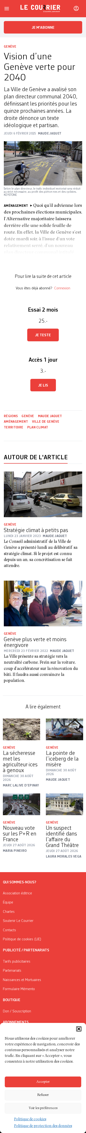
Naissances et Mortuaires (22, 980)
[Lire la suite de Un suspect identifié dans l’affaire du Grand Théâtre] (64, 804)
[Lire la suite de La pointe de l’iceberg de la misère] (64, 729)
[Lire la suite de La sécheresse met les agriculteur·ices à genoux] (21, 729)
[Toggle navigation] (7, 8)
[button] (78, 1028)
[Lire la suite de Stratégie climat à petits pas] (43, 494)
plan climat (37, 427)
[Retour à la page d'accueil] (40, 8)
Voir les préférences (43, 1108)
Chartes (9, 912)
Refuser (43, 1095)
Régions (11, 416)
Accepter (43, 1082)
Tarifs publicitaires (16, 962)
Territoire (13, 427)
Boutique (11, 1000)
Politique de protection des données (43, 1126)
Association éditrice (17, 893)
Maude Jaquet (50, 416)
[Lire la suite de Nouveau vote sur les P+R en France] (21, 804)
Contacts (9, 930)
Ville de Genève (45, 421)
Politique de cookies (30, 1120)
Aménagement (16, 421)
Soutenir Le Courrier (18, 921)
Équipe (8, 902)
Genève (10, 46)
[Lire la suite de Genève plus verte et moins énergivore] (43, 603)
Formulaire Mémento (19, 989)
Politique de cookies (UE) (22, 939)
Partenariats (12, 971)
